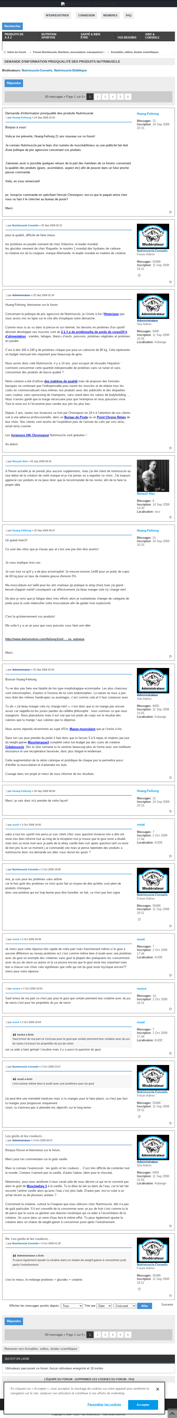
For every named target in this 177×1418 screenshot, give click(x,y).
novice (16, 988)
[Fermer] (158, 1389)
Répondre (14, 83)
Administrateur (21, 295)
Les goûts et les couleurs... (24, 1136)
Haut (170, 212)
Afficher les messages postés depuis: (35, 1305)
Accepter (143, 1404)
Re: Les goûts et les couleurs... (27, 1239)
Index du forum (16, 52)
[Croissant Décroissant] (133, 1305)
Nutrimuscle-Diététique (70, 70)
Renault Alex (20, 461)
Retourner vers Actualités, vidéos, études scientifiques (40, 1348)
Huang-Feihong (21, 117)
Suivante (167, 1304)
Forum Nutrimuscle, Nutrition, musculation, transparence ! (68, 52)
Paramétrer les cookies (104, 1404)
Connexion (86, 15)
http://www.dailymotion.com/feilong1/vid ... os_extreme (44, 639)
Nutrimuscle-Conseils (37, 70)
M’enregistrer (57, 15)
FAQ (131, 1379)
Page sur (74, 96)
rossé (15, 824)
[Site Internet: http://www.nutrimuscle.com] (139, 275)
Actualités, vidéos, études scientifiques (135, 52)
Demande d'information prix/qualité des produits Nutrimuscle (49, 113)
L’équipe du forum (58, 1379)
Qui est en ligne (17, 1358)
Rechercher (12, 26)
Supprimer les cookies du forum (100, 1379)
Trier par (90, 1305)
